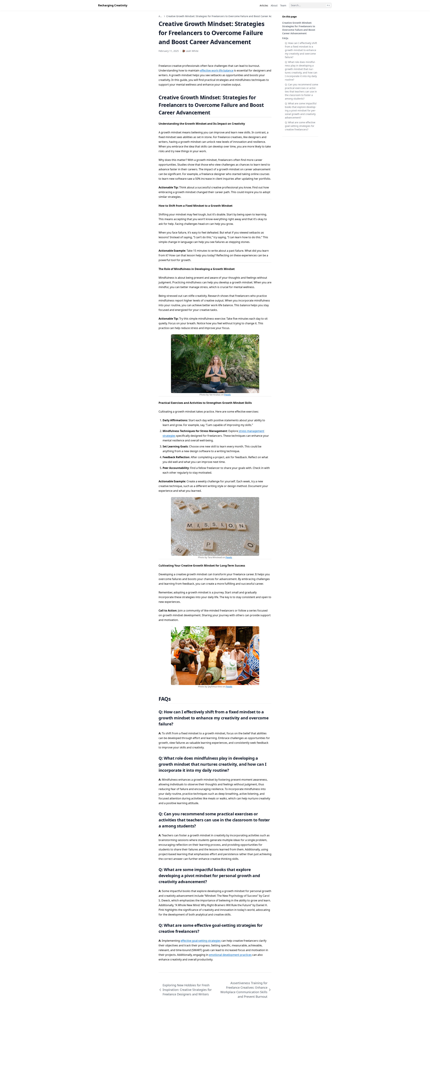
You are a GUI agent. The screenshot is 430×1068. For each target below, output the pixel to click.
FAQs (285, 38)
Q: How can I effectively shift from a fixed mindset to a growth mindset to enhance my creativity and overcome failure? (301, 50)
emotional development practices (230, 955)
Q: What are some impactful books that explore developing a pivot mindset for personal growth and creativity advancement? (300, 110)
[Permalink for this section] (214, 112)
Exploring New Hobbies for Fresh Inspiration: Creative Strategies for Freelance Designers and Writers (187, 989)
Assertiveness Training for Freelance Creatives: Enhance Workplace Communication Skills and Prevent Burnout (243, 990)
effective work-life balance (216, 70)
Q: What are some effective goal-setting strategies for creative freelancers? (300, 126)
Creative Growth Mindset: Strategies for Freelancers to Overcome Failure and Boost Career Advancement (298, 28)
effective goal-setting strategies (201, 941)
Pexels (227, 394)
